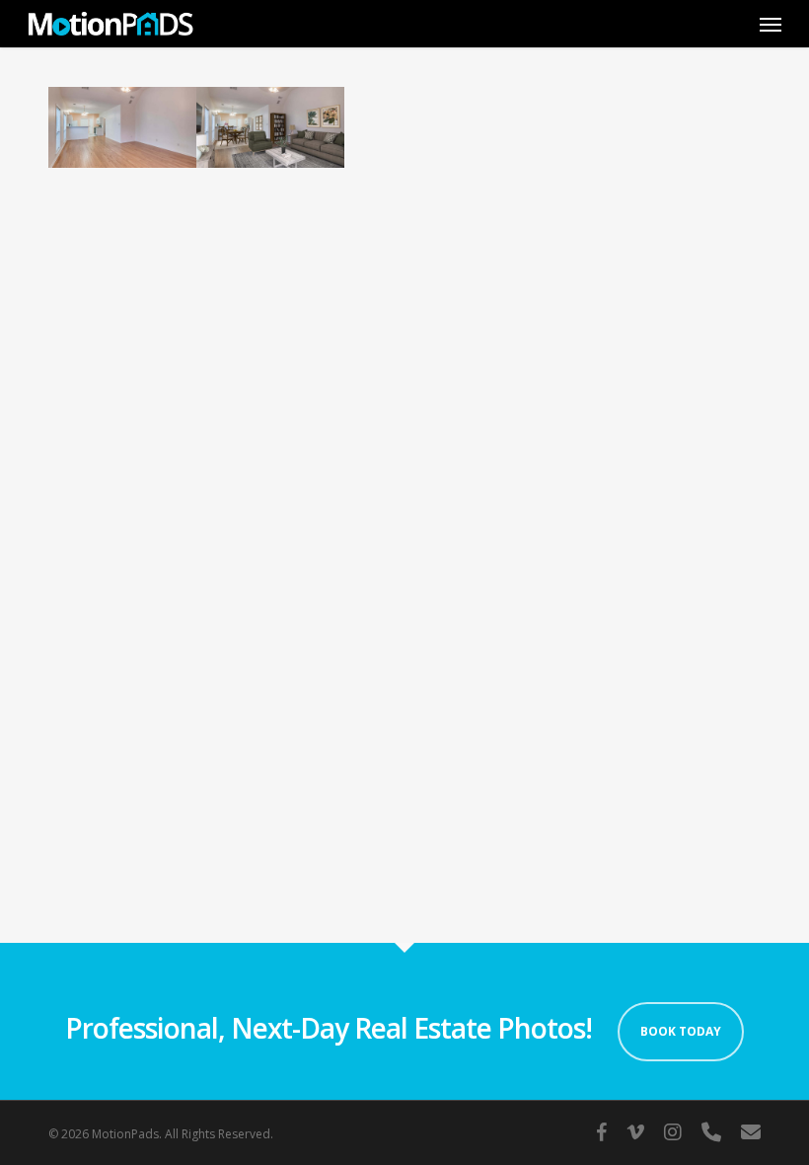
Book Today (680, 1031)
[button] (770, 24)
